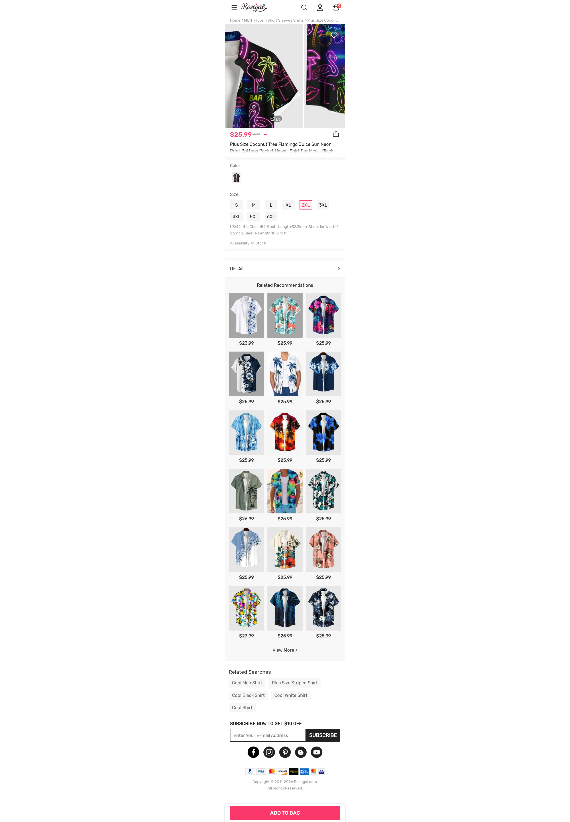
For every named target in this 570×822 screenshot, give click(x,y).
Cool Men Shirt (247, 683)
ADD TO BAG (285, 813)
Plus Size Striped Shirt (295, 683)
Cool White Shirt (290, 695)
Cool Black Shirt (248, 695)
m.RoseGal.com (258, 7)
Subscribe (323, 735)
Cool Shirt (242, 707)
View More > (285, 650)
